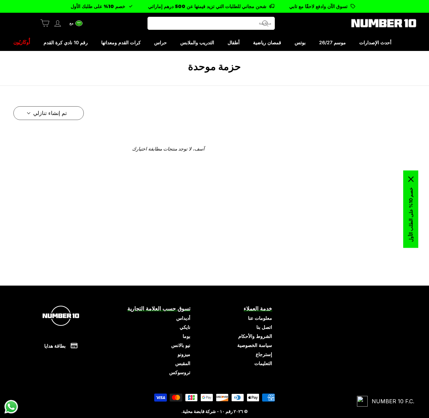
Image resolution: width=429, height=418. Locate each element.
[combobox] (211, 23)
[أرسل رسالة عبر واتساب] (11, 407)
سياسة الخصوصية (254, 345)
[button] (76, 23)
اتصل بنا (264, 327)
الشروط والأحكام (255, 336)
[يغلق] (411, 179)
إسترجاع (264, 354)
